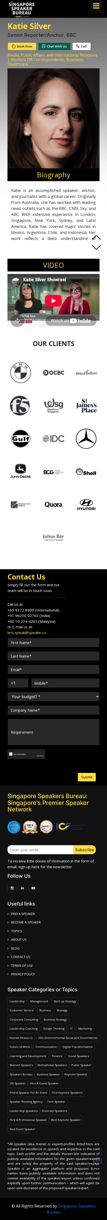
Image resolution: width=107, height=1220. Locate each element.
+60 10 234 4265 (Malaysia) (31, 621)
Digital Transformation (78, 1047)
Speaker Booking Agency (26, 1101)
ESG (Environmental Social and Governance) (68, 1038)
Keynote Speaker (75, 1074)
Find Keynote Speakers (67, 1092)
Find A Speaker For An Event (28, 1092)
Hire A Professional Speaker (28, 1120)
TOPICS (16, 931)
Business (45, 1010)
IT (71, 1028)
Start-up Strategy (65, 1001)
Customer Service (22, 1010)
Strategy (61, 1010)
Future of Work (20, 1047)
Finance (57, 1056)
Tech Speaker (56, 1101)
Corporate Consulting (24, 1019)
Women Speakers (21, 1065)
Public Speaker (81, 1065)
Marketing (85, 1028)
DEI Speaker (18, 1083)
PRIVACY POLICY (23, 974)
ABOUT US (19, 939)
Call (84, 46)
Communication (46, 1047)
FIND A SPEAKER (23, 913)
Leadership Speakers (24, 1111)
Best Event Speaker (22, 1129)
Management (39, 1001)
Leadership (17, 1001)
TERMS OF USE (22, 965)
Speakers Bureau (21, 1074)
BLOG (15, 948)
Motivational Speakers (52, 1065)
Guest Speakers (78, 1056)
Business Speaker (48, 1074)
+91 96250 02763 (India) (28, 615)
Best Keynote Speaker (66, 1120)
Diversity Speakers (54, 1111)
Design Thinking (53, 1028)
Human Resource (21, 1038)
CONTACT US (20, 957)
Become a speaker (26, 922)
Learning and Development (28, 1056)
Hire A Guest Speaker (44, 1083)
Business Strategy (55, 1019)
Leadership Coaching (24, 1028)
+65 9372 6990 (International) (33, 610)
